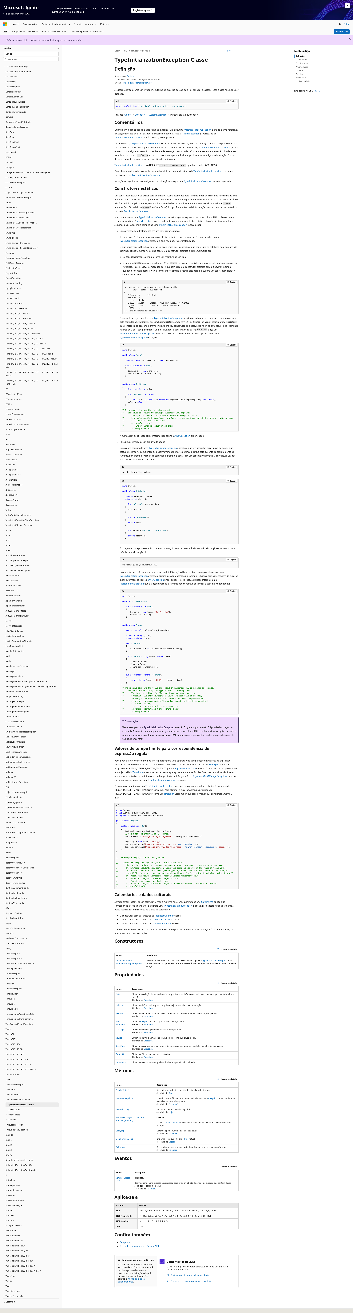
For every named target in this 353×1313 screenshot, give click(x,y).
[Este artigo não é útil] (319, 90)
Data (118, 994)
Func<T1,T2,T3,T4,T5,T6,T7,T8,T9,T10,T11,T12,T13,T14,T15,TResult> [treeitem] (32, 374)
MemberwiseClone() (125, 1139)
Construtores (302, 63)
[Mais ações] (236, 51)
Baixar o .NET (342, 31)
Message (120, 1029)
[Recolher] (58, 48)
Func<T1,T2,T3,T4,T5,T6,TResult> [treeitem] (20, 323)
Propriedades (302, 67)
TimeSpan (214, 764)
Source (119, 1037)
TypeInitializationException (197, 129)
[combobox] (31, 54)
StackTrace (120, 1046)
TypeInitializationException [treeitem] (21, 1104)
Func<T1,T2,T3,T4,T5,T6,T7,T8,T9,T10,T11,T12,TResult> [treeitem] (30, 353)
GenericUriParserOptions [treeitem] (17, 424)
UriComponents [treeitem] (13, 1185)
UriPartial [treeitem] (10, 1220)
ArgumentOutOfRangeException (137, 333)
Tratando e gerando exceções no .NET (139, 1246)
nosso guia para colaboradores (131, 1280)
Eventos (299, 74)
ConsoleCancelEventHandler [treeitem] (19, 71)
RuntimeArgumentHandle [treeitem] (17, 888)
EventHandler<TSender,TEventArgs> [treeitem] (22, 248)
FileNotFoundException (132, 583)
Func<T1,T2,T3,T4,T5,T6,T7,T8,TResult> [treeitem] (23, 333)
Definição (300, 56)
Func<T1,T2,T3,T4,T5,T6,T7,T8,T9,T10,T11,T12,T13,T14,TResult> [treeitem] (32, 366)
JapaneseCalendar (164, 915)
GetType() (120, 1130)
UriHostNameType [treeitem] (14, 1205)
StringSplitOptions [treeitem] (14, 968)
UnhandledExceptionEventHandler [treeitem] (21, 1170)
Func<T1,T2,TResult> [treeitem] (15, 303)
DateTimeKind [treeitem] (12, 142)
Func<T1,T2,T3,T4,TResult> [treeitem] (18, 313)
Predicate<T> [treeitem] (12, 837)
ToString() (120, 1147)
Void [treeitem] (8, 1286)
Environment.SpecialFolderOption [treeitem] (21, 222)
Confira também (303, 81)
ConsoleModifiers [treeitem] (14, 91)
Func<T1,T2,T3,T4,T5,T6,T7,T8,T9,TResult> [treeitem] (24, 338)
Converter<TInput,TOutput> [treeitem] (18, 122)
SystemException (157, 114)
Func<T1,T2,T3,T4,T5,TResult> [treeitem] (19, 318)
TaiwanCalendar (163, 923)
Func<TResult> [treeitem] (12, 293)
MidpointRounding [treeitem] (14, 696)
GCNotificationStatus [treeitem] (15, 414)
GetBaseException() (124, 1098)
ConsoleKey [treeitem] (11, 81)
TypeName (121, 1062)
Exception (140, 114)
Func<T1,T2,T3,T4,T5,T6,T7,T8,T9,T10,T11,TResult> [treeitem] (28, 348)
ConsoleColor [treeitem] (12, 76)
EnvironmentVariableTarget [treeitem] (18, 227)
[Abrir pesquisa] (340, 24)
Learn (117, 50)
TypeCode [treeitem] (10, 1089)
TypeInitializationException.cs (137, 82)
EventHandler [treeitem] (12, 237)
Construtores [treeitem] (14, 1109)
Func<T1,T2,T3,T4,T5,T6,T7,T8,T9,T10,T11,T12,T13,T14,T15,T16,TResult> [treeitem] (32, 382)
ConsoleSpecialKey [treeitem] (14, 96)
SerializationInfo (172, 1122)
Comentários (301, 59)
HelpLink (120, 1005)
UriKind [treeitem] (9, 1210)
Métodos (300, 70)
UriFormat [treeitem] (10, 1195)
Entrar (347, 24)
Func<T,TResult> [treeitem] (13, 298)
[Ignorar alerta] (347, 5)
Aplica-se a (301, 77)
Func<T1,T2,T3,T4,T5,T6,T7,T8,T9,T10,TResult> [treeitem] (26, 343)
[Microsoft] (5, 24)
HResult (119, 1013)
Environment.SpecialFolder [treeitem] (18, 217)
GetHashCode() (122, 1109)
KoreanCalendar (163, 919)
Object (127, 114)
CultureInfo (207, 901)
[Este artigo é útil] (315, 90)
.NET (126, 50)
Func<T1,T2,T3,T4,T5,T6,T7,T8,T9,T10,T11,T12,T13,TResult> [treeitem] (32, 358)
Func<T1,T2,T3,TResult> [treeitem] (16, 308)
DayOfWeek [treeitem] (11, 152)
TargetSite (120, 1054)
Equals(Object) (122, 1090)
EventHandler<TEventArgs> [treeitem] (18, 243)
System (130, 76)
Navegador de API (139, 50)
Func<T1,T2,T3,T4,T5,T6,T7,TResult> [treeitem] (21, 328)
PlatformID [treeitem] (10, 827)
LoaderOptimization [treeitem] (15, 636)
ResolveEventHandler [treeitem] (15, 883)
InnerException (192, 133)
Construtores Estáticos (136, 211)
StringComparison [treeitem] (14, 958)
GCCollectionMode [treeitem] (14, 394)
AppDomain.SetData (185, 768)
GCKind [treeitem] (9, 404)
